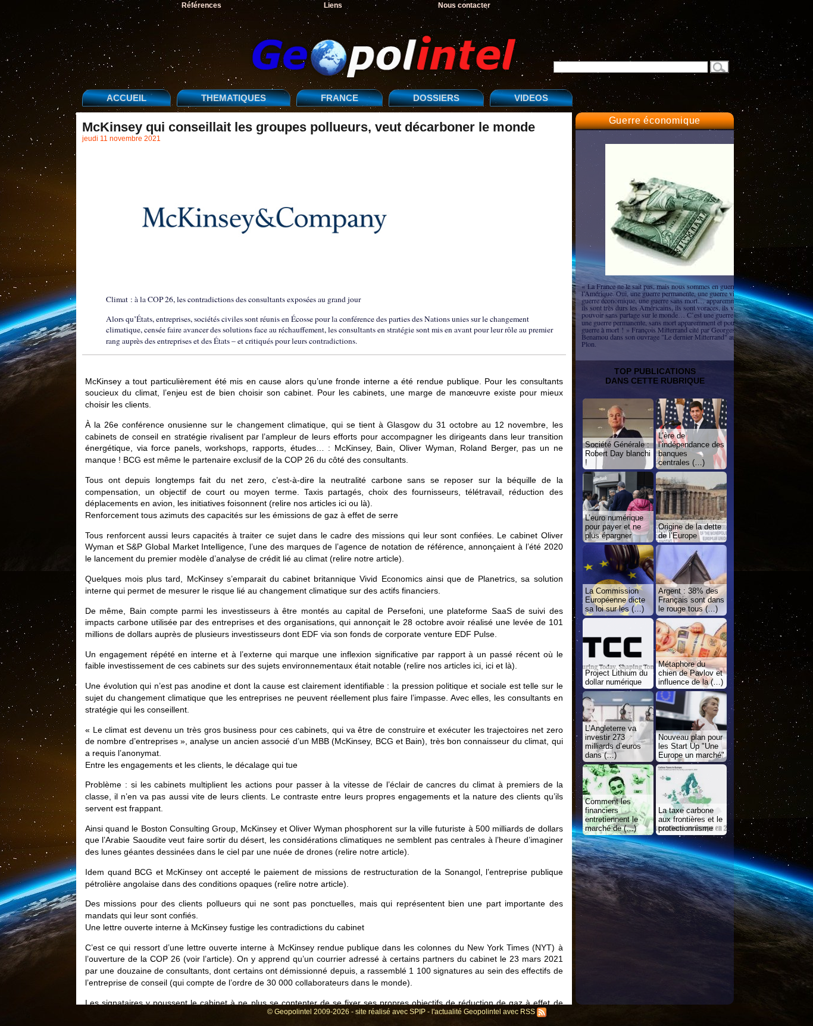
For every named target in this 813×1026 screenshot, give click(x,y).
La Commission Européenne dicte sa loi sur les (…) (615, 599)
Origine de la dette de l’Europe (689, 531)
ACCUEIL (126, 98)
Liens (333, 5)
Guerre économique (655, 120)
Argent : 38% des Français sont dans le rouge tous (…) (691, 599)
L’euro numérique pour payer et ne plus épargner (614, 526)
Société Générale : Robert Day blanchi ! (618, 453)
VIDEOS (531, 98)
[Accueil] (302, 47)
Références (201, 5)
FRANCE (339, 98)
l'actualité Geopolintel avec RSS (484, 1011)
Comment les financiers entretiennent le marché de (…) (611, 815)
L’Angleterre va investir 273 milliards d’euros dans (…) (613, 742)
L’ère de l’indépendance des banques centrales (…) (691, 449)
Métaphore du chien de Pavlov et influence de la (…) (690, 673)
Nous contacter (464, 5)
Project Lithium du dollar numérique (616, 677)
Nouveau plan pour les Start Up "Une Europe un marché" (691, 746)
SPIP (417, 1011)
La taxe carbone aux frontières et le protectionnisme (690, 819)
